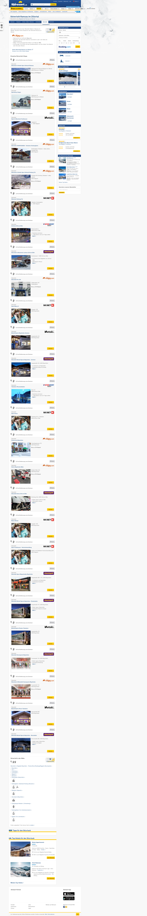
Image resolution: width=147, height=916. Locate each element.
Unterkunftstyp (76, 40)
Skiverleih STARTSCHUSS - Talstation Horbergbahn (24, 145)
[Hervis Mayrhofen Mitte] (48, 466)
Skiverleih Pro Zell (16, 279)
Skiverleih (45, 22)
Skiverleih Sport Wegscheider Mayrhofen (22, 574)
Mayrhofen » (15, 768)
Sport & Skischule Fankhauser (19, 119)
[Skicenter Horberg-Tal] (48, 198)
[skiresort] (19, 3)
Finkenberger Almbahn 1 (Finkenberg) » (21, 803)
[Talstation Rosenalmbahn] (48, 386)
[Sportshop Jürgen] (48, 91)
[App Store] (68, 895)
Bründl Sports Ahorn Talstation (19, 708)
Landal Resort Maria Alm (72, 174)
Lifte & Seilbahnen (57, 11)
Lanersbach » (15, 772)
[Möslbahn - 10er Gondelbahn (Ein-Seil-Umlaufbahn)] (13, 795)
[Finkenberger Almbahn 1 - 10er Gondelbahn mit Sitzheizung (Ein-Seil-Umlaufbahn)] (13, 808)
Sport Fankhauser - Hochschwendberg (21, 547)
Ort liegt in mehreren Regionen (72, 6)
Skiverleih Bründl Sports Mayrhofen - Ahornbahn (24, 735)
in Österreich (68, 130)
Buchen (50, 81)
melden (32, 825)
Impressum (13, 906)
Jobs (70, 1)
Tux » (13, 769)
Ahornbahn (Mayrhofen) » (18, 797)
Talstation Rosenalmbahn (18, 386)
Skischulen (51, 22)
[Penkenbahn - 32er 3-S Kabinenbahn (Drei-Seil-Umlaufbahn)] (13, 782)
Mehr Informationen (49, 914)
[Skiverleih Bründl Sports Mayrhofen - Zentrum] (48, 359)
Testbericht (40, 870)
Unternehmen (31, 906)
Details (43, 849)
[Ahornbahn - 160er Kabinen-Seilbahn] (13, 802)
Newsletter (60, 1)
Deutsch (76, 1)
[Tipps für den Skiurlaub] (77, 11)
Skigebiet (18, 22)
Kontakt (12, 904)
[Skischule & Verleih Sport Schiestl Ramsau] (48, 64)
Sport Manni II (15, 306)
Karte (52, 59)
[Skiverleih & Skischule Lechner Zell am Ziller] (48, 252)
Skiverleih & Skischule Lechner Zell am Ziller (23, 252)
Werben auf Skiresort (51, 904)
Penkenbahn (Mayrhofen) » (18, 777)
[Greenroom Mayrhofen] (48, 439)
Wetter (49, 11)
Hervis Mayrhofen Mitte (17, 467)
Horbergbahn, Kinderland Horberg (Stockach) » (23, 783)
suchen (77, 46)
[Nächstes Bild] (79, 78)
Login (29, 908)
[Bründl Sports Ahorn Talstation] (49, 707)
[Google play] (68, 899)
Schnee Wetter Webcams (28, 22)
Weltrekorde (66, 1)
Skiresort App (67, 889)
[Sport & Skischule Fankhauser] (49, 118)
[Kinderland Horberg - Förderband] (17, 788)
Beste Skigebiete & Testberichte (26, 11)
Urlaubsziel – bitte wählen (64, 35)
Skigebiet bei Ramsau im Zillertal (27, 19)
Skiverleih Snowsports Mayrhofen (20, 655)
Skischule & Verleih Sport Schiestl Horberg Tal (23, 172)
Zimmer (69, 40)
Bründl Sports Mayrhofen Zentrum (20, 333)
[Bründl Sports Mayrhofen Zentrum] (49, 332)
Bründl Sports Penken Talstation (19, 628)
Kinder (64, 40)
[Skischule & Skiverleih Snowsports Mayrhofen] (48, 681)
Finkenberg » (15, 771)
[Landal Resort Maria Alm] (62, 176)
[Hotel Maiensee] (62, 160)
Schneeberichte (43, 11)
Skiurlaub (12, 22)
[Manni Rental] (48, 520)
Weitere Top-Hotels (17, 883)
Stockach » (14, 775)
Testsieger (55, 1)
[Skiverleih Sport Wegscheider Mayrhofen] (48, 573)
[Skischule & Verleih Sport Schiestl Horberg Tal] (48, 171)
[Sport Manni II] (48, 305)
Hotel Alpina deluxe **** (72, 167)
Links (29, 904)
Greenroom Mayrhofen (17, 440)
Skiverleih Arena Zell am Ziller (19, 493)
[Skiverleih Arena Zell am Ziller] (48, 493)
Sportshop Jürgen (16, 92)
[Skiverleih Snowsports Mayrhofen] (48, 654)
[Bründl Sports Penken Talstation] (49, 627)
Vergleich (36, 11)
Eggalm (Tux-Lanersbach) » (18, 816)
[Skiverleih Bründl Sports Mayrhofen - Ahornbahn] (48, 734)
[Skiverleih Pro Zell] (48, 278)
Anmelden (62, 192)
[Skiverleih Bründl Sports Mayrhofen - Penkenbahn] (48, 600)
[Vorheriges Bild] (60, 78)
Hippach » (14, 774)
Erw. (60, 40)
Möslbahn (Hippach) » (17, 790)
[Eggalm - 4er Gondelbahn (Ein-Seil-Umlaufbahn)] (13, 821)
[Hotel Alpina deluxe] (62, 169)
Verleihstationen (46, 24)
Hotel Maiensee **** (71, 158)
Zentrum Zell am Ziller (17, 225)
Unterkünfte (64, 11)
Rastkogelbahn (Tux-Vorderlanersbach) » (22, 810)
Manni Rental (14, 520)
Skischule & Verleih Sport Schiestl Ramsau (22, 65)
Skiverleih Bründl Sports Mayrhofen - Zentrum (23, 359)
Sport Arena (14, 413)
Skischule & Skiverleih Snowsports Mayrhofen (23, 682)
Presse (12, 908)
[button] (65, 47)
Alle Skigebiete (13, 11)
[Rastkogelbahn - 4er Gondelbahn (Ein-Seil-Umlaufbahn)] (13, 815)
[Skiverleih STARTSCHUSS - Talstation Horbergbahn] (48, 144)
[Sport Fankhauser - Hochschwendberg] (48, 546)
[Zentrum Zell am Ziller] (48, 225)
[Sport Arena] (48, 412)
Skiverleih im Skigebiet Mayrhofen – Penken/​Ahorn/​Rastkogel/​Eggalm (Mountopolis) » (31, 766)
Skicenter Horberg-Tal (17, 199)
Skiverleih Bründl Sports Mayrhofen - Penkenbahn (24, 601)
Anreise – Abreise (62, 30)
